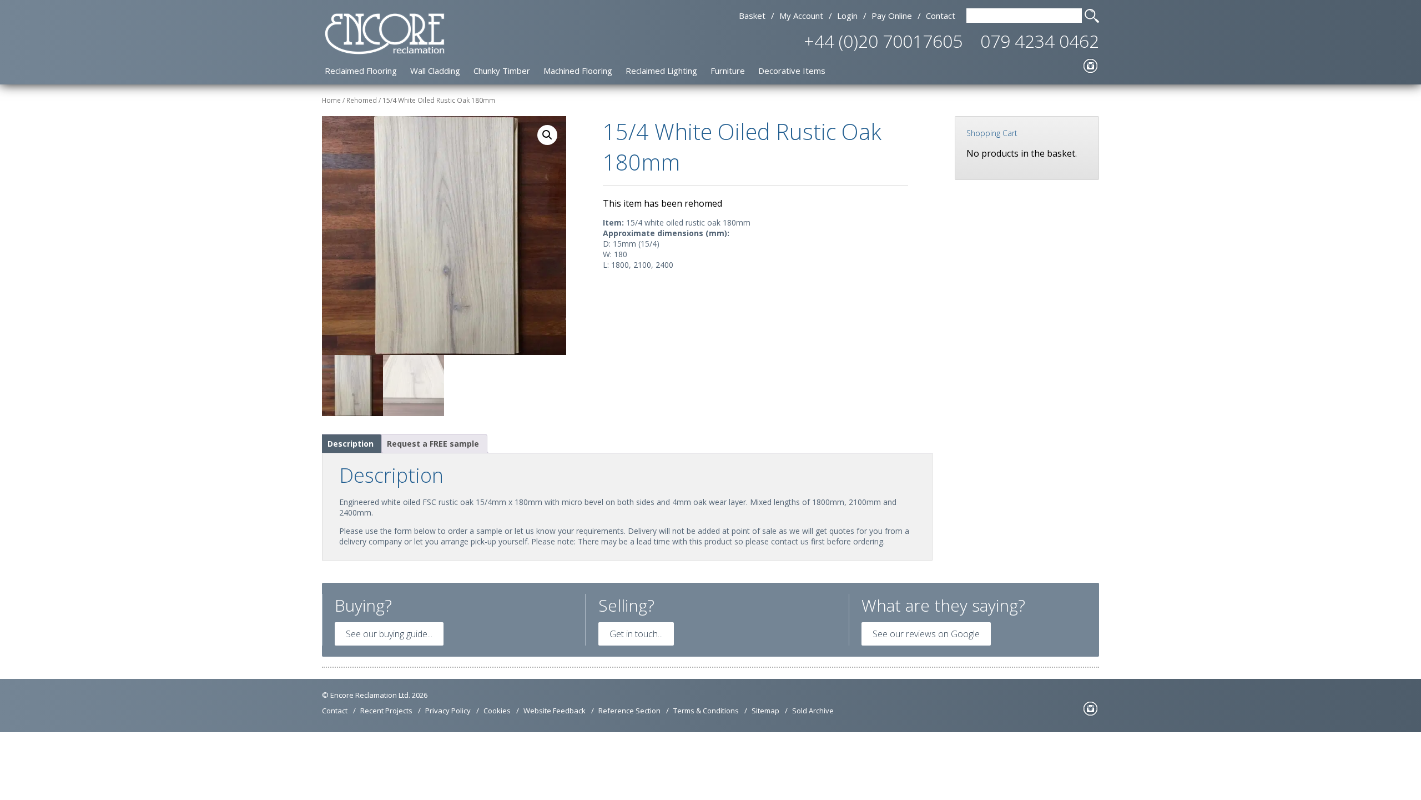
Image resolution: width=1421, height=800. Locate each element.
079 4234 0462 (1039, 41)
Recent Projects (386, 711)
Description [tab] (350, 443)
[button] (547, 135)
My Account (801, 15)
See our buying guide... (389, 634)
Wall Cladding (435, 70)
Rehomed (361, 100)
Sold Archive (813, 711)
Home (331, 100)
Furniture (727, 70)
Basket (752, 15)
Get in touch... (636, 634)
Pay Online (891, 15)
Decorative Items (791, 70)
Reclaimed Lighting (661, 70)
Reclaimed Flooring (361, 70)
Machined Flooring (577, 70)
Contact (940, 15)
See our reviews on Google (926, 634)
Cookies (497, 711)
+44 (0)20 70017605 (883, 41)
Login (847, 15)
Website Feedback (554, 711)
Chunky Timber (501, 70)
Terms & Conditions (706, 711)
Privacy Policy (448, 711)
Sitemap (765, 711)
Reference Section (629, 711)
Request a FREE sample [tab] (433, 443)
